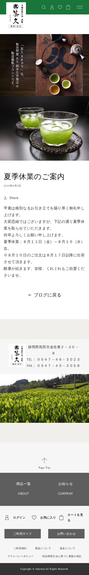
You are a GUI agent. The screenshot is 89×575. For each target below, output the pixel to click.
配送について (43, 548)
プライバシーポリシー (20, 556)
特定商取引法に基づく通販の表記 (62, 556)
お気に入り (48, 517)
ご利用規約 (20, 548)
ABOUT (23, 493)
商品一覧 (23, 483)
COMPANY (65, 493)
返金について (68, 548)
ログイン (19, 517)
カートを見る (75, 517)
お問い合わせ (66, 533)
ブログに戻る (48, 295)
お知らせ (65, 483)
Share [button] (14, 197)
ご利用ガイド (22, 533)
